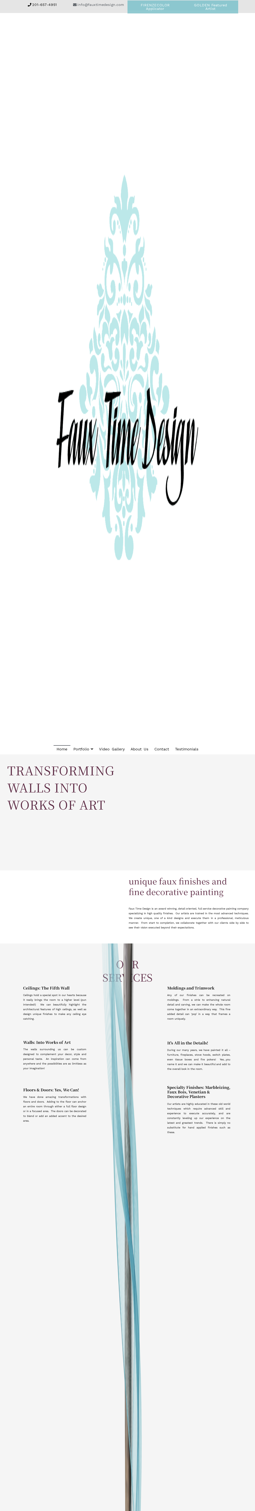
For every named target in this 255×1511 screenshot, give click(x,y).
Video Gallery (112, 749)
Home (62, 749)
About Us (139, 749)
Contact (161, 749)
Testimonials (186, 749)
